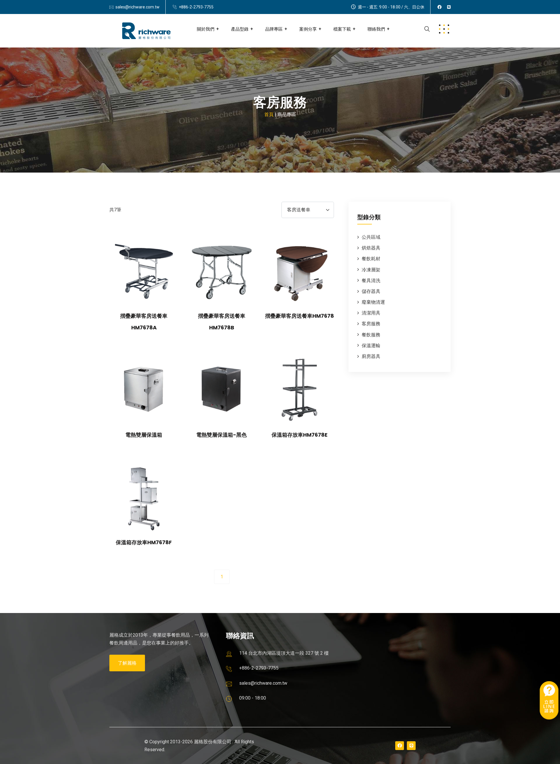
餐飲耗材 (371, 258)
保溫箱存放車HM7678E (300, 434)
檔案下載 (342, 29)
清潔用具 (371, 313)
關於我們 (205, 29)
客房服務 (371, 323)
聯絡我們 (376, 29)
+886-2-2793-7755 (196, 7)
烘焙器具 (371, 248)
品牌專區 (274, 29)
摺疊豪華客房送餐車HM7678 (299, 315)
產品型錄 (240, 29)
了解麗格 (127, 663)
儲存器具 (371, 291)
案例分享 (308, 29)
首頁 (269, 114)
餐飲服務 (371, 335)
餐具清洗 (371, 280)
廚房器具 (371, 356)
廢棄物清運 (373, 302)
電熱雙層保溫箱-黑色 (221, 434)
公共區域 (371, 237)
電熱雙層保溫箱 (143, 434)
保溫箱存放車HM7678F (144, 542)
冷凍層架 (371, 270)
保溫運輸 (371, 345)
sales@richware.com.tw (138, 7)
